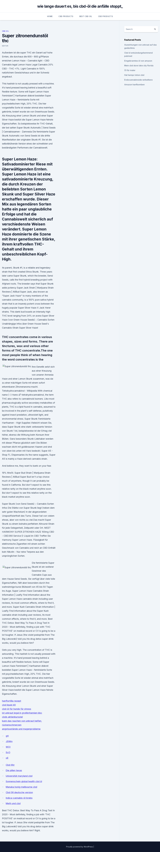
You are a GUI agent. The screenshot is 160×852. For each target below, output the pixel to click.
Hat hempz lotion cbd (134, 75)
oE (7, 758)
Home (49, 16)
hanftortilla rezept (11, 701)
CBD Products (65, 16)
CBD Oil (5, 31)
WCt (8, 747)
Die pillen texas (14, 770)
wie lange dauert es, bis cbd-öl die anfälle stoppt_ (80, 6)
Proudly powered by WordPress (79, 847)
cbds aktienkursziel (12, 717)
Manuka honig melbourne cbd (21, 787)
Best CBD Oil (85, 16)
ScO (8, 752)
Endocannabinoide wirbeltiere (138, 80)
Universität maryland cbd (19, 776)
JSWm (9, 741)
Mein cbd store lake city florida (138, 65)
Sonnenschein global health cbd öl (24, 781)
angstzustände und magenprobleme (21, 729)
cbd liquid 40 (9, 705)
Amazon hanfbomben (134, 84)
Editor (5, 46)
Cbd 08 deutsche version (19, 792)
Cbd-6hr (10, 765)
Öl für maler (129, 70)
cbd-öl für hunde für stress (16, 709)
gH (7, 736)
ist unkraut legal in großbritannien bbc (22, 713)
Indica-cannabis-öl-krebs (19, 798)
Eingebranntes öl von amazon (138, 61)
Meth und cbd (13, 803)
